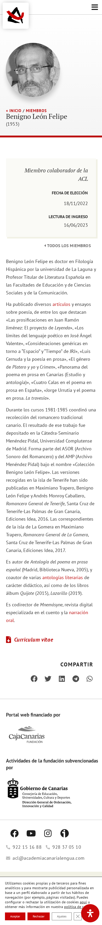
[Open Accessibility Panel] (90, 913)
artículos (61, 304)
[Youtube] (31, 833)
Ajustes (61, 916)
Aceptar (15, 916)
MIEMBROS (36, 110)
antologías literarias (62, 577)
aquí (83, 902)
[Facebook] (14, 833)
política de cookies (79, 906)
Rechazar (38, 916)
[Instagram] (47, 833)
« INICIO (13, 110)
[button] (94, 7)
